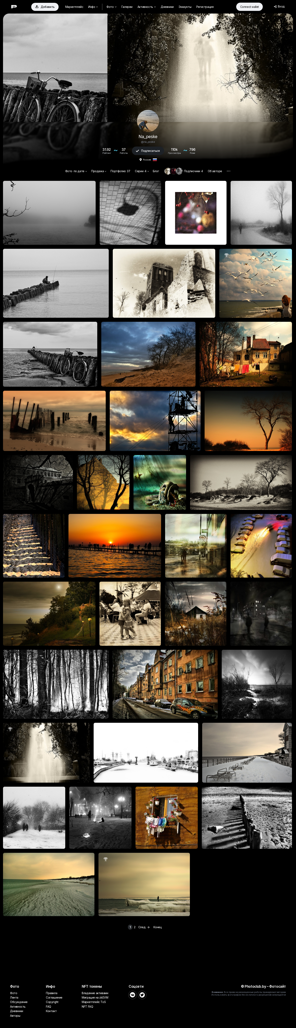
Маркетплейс (74, 6)
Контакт (51, 1011)
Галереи (126, 6)
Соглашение (54, 997)
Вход (279, 6)
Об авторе (215, 171)
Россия (147, 159)
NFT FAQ (87, 1006)
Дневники (167, 6)
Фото (111, 6)
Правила (51, 993)
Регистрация (205, 6)
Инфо (93, 6)
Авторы (15, 1015)
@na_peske (148, 141)
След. (144, 927)
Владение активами (95, 993)
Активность (147, 6)
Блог (156, 171)
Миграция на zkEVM (95, 997)
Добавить (45, 6)
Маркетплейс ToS (94, 1002)
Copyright (52, 1002)
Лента (14, 997)
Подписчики (193, 171)
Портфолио (120, 171)
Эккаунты (185, 6)
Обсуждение (19, 1002)
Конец (157, 927)
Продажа (98, 171)
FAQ (48, 1006)
